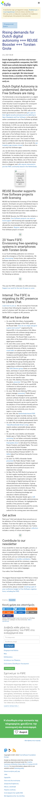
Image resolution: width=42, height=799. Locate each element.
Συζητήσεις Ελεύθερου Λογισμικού (16, 664)
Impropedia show (12, 443)
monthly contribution (23, 559)
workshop (9, 438)
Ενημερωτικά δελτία (11, 650)
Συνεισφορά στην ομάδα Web (13, 793)
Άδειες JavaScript (10, 787)
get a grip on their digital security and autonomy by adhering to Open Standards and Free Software (19, 115)
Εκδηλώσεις (8, 657)
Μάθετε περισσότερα (11, 706)
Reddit (8, 612)
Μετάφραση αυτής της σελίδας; (14, 796)
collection (34, 528)
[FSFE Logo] (5, 3)
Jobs (5, 774)
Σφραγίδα (7, 777)
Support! (9, 615)
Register (16, 227)
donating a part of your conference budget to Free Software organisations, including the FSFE (19, 589)
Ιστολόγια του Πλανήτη (12, 660)
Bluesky (21, 609)
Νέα (5, 654)
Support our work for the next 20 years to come (18, 288)
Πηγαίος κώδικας (10, 790)
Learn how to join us (9, 306)
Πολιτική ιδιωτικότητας (12, 780)
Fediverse (8, 609)
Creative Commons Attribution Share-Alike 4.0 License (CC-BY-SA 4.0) (21, 764)
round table (10, 350)
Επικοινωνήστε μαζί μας (12, 771)
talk (34, 497)
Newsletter (12, 600)
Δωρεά (22, 732)
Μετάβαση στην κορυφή (32, 740)
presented (17, 382)
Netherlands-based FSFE (27, 414)
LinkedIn (20, 612)
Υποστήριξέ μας (9, 668)
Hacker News (32, 609)
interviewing (9, 258)
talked (8, 454)
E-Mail (32, 612)
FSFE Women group (16, 368)
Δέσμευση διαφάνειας (11, 783)
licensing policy (19, 768)
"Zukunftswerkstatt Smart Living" (17, 425)
